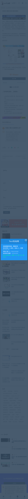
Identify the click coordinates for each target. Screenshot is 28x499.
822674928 (15, 251)
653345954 (15, 253)
